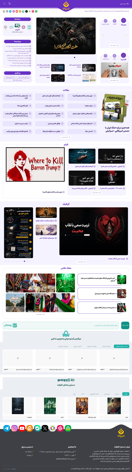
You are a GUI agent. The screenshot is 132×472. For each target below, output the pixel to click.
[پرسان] (29, 27)
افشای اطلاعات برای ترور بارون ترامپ (17, 131)
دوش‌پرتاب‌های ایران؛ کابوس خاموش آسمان (49, 114)
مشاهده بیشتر (113, 45)
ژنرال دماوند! (88, 106)
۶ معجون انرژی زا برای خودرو (45, 76)
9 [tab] (8, 261)
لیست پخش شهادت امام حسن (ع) (24, 370)
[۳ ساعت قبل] (121, 279)
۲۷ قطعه (6, 370)
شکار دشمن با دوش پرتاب (52, 106)
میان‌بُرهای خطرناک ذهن (47, 238)
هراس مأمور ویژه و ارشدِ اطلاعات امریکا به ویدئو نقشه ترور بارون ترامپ (17, 52)
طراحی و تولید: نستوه (8, 469)
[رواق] (11, 27)
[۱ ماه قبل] (114, 70)
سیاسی (108, 11)
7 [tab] (58, 57)
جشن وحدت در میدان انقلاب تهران (104, 307)
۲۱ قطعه (70, 370)
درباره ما (29, 455)
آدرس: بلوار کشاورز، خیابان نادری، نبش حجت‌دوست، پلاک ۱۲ (57, 452)
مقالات (66, 90)
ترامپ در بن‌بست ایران (21, 123)
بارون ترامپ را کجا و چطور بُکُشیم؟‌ (82, 96)
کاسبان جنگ (88, 131)
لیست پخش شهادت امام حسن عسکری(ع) (86, 370)
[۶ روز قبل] (93, 231)
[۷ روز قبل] (46, 212)
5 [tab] (64, 57)
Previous (94, 36)
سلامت (112, 11)
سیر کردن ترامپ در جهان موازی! (45, 220)
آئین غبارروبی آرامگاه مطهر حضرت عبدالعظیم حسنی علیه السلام (98, 279)
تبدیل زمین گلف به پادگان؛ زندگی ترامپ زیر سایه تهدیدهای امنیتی (16, 114)
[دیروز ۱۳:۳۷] (66, 36)
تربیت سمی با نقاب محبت (117, 258)
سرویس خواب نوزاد (17, 80)
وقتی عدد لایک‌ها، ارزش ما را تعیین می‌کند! (18, 58)
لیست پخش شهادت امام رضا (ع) (56, 370)
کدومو (17, 29)
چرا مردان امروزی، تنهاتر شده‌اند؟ (75, 66)
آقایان (90, 11)
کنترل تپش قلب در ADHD (74, 75)
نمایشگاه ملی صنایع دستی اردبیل (105, 293)
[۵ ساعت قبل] (58, 68)
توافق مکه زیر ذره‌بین (54, 123)
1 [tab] (74, 57)
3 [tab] (69, 57)
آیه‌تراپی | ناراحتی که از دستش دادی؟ (111, 166)
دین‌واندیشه (95, 11)
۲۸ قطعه (102, 370)
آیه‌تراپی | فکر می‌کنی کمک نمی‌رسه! (82, 188)
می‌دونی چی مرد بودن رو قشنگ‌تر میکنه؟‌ (18, 60)
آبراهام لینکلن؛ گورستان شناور (51, 96)
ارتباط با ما (28, 452)
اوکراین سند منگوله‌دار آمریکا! (51, 131)
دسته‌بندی (123, 4)
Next (38, 36)
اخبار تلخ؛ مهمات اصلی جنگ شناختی (81, 123)
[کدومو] (17, 25)
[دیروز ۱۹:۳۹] (15, 302)
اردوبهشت (29, 417)
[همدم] (23, 27)
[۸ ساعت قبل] (121, 307)
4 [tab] (66, 57)
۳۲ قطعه (38, 370)
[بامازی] (5, 27)
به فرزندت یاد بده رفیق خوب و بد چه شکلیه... (17, 56)
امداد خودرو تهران (10, 77)
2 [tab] (72, 57)
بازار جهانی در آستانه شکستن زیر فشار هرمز (17, 97)
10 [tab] (6, 261)
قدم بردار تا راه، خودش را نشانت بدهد (19, 66)
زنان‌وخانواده (126, 11)
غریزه (127, 417)
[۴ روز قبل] (111, 156)
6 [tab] (61, 57)
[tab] (123, 22)
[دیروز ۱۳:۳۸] (18, 232)
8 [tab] (56, 57)
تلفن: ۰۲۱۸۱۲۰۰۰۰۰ (69, 455)
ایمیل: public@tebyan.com (65, 459)
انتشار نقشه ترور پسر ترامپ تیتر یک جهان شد (17, 46)
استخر (62, 417)
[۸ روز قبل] (46, 230)
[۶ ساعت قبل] (121, 293)
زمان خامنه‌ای (102, 11)
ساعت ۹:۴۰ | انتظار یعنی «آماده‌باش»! (111, 188)
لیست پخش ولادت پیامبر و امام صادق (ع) (119, 370)
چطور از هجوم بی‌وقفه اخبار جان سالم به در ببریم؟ (43, 66)
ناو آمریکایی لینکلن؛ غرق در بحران (82, 113)
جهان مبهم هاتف (92, 417)
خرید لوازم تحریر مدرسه (23, 77)
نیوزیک (86, 11)
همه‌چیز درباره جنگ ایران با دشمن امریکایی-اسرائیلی (117, 129)
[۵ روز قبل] (82, 156)
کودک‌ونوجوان (118, 11)
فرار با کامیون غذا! (22, 106)
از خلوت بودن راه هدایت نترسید (21, 49)
